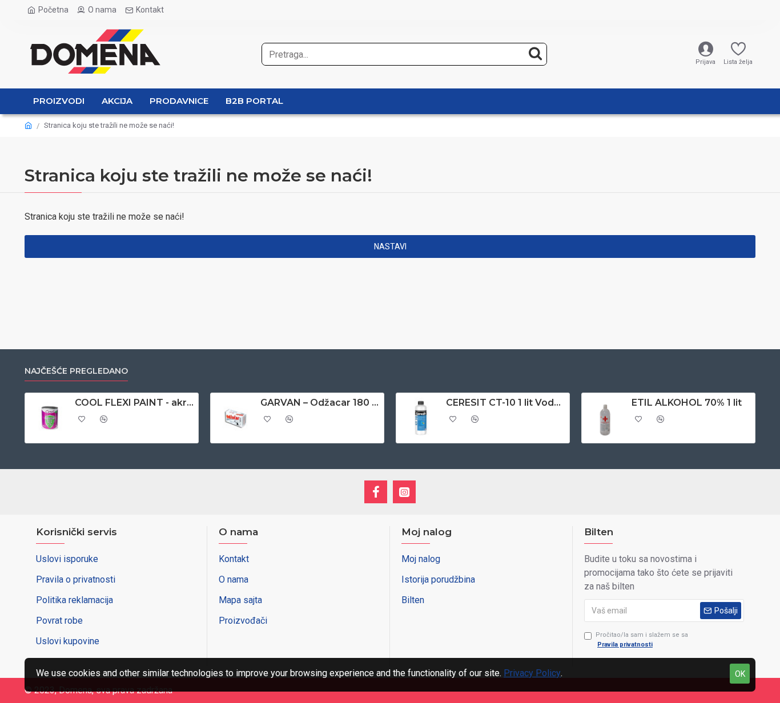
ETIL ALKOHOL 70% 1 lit (687, 402)
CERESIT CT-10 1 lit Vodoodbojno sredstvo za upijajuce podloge (505, 402)
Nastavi (390, 246)
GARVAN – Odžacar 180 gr (320, 402)
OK (740, 673)
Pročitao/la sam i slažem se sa (642, 639)
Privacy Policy (532, 673)
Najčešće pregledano (76, 371)
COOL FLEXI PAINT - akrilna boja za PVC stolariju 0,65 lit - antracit (134, 402)
